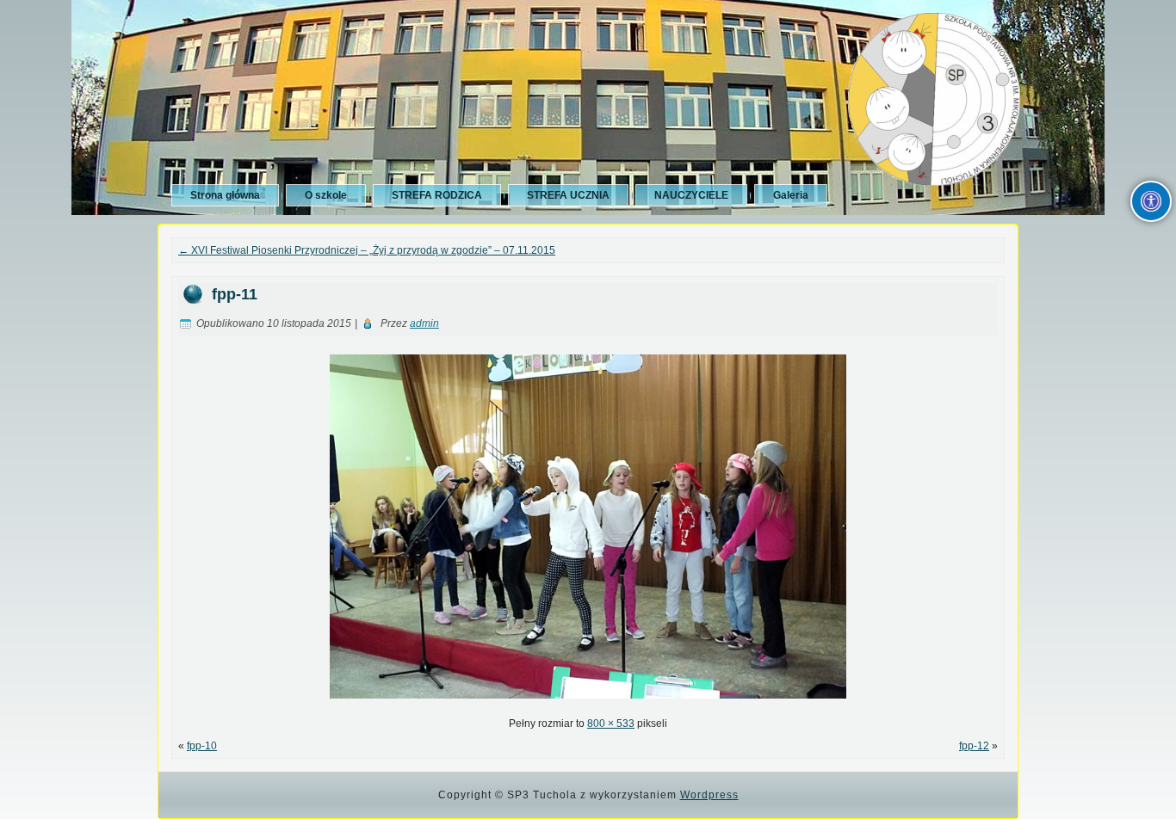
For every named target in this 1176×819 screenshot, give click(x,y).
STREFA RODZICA (437, 195)
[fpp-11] (588, 704)
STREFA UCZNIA (568, 195)
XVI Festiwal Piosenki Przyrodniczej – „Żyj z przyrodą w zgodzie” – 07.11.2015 (366, 250)
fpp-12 (974, 746)
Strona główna (225, 195)
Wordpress (709, 795)
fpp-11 (234, 294)
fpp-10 (202, 746)
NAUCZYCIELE (691, 195)
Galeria (790, 195)
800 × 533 (610, 723)
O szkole (326, 195)
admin (424, 323)
